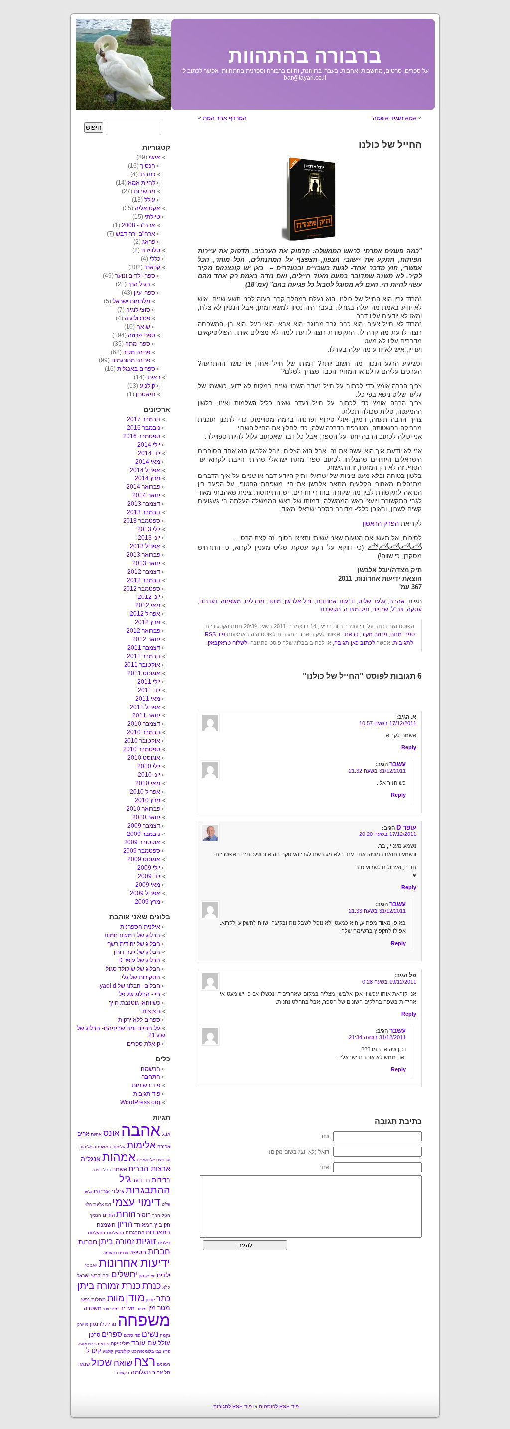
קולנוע (147, 385)
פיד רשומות (146, 1085)
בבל (107, 1169)
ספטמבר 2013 (141, 520)
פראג (148, 241)
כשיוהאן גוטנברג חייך (134, 1002)
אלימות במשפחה (109, 1146)
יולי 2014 (148, 444)
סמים (128, 1335)
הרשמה (150, 1068)
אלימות (141, 1145)
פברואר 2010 (143, 808)
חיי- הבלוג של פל (139, 994)
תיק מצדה (356, 609)
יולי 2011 (148, 681)
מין (152, 1307)
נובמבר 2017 (143, 419)
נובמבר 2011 (143, 656)
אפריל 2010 (145, 791)
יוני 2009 (149, 876)
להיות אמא (141, 182)
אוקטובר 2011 (142, 664)
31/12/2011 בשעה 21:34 (377, 1037)
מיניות (141, 1309)
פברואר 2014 (143, 486)
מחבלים (254, 601)
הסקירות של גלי (141, 977)
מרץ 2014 (147, 478)
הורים (109, 1215)
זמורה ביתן (116, 1241)
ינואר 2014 (146, 495)
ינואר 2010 (146, 817)
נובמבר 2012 (143, 580)
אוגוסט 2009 (144, 859)
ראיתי (153, 377)
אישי (154, 157)
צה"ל (397, 609)
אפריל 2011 (145, 707)
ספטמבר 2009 (141, 850)
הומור (144, 1215)
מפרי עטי (111, 1309)
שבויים (380, 609)
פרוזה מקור (374, 634)
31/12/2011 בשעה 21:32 (377, 771)
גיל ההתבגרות (144, 1184)
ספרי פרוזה (141, 335)
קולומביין (122, 1351)
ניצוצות (151, 1011)
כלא (166, 1287)
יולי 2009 (148, 867)
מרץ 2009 (147, 901)
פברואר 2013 (143, 554)
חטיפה (137, 1252)
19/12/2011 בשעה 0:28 (389, 982)
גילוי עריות (108, 1191)
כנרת (151, 1286)
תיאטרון (145, 394)
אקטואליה (147, 208)
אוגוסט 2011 (144, 673)
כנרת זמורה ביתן (109, 1285)
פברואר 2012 (143, 630)
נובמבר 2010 (143, 732)
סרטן (94, 1335)
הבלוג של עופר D (139, 960)
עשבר (397, 764)
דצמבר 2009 (144, 825)
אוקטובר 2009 (142, 842)
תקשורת (330, 609)
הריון (124, 1223)
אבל (166, 1134)
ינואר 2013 (146, 563)
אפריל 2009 (145, 893)
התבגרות (135, 1232)
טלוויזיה (150, 250)
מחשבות (144, 191)
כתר (163, 1298)
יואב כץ (91, 1265)
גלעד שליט (371, 601)
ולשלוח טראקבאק (228, 643)
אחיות (96, 1134)
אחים (83, 1134)
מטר (163, 1307)
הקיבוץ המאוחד (152, 1225)
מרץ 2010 (147, 800)
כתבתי (147, 174)
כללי (155, 258)
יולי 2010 (148, 766)
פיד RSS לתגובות (232, 1406)
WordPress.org (140, 1102)
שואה (143, 326)
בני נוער (141, 1180)
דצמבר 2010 (144, 723)
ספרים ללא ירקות (139, 1019)
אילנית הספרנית (140, 926)
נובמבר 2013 (143, 512)
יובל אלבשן (299, 601)
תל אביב (161, 1372)
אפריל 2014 (145, 470)
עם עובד (143, 1343)
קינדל (93, 1350)
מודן (135, 1297)
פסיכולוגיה (137, 318)
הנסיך (147, 165)
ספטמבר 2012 (141, 588)
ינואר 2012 (146, 639)
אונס (111, 1133)
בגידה (97, 1170)
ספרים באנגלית (136, 368)
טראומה (110, 1253)
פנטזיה (102, 1343)
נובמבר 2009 (143, 834)
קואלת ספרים (143, 1043)
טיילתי (152, 216)
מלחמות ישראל (131, 301)
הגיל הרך (139, 284)
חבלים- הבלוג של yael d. (129, 985)
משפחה (231, 601)
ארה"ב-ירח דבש (135, 233)
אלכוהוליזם (146, 1160)
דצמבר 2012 (144, 571)
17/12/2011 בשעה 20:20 (387, 834)
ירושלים (124, 1274)
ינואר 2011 (146, 715)
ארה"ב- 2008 (138, 225)
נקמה (165, 1335)
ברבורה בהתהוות (305, 56)
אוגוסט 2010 (144, 757)
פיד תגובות (146, 1093)
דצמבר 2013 (144, 503)
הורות (126, 1214)
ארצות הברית (149, 1168)
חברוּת (87, 1242)
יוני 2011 (149, 690)
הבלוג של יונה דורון (137, 952)
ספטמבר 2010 (141, 749)
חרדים (123, 1253)
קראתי (350, 634)
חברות (159, 1251)
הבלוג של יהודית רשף (133, 943)
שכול (101, 1362)
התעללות (115, 1232)
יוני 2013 (149, 537)
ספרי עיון (144, 292)
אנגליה (91, 1159)
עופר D (406, 827)
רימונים (163, 1364)
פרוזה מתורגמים (130, 360)
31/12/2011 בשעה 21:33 (377, 911)
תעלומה (141, 1372)
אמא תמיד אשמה (395, 118)
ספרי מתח (402, 634)
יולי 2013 (148, 529)
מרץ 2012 (147, 622)
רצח (144, 1361)
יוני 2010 (149, 774)
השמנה (106, 1224)
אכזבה (163, 1146)
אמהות (118, 1157)
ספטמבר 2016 (141, 436)
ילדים (163, 1275)
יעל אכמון (147, 1276)
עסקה (414, 609)
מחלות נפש (93, 1299)
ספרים (112, 1334)
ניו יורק (82, 1324)
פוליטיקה (120, 1343)
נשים (150, 1334)
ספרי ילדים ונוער (135, 275)
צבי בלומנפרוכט (146, 1351)
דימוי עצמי (136, 1202)
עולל (149, 199)
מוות (115, 1298)
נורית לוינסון (103, 1324)
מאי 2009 (147, 884)
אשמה (119, 1169)
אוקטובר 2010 (142, 740)
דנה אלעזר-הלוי (98, 1204)
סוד (137, 1335)
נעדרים (208, 601)
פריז (166, 1351)
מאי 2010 (147, 783)
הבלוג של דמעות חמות (132, 935)
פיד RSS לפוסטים (279, 1406)
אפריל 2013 (145, 546)
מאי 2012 (147, 605)
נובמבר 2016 (143, 427)
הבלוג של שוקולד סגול (133, 968)
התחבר (151, 1076)
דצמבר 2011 (144, 647)
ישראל (83, 1275)
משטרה (93, 1308)
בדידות (161, 1180)
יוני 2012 (149, 597)
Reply (408, 747)
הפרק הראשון (381, 523)
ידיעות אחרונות (335, 601)
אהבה (397, 601)
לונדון (150, 1300)
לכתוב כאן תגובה (354, 643)
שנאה (84, 1364)
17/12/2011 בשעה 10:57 (387, 723)
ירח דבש (100, 1275)
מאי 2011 (147, 698)
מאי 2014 (147, 461)
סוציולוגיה (138, 309)
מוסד (274, 601)
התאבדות (158, 1232)
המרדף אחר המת (225, 118)
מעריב (127, 1308)
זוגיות (146, 1241)
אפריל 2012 (145, 613)
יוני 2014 (149, 453)
